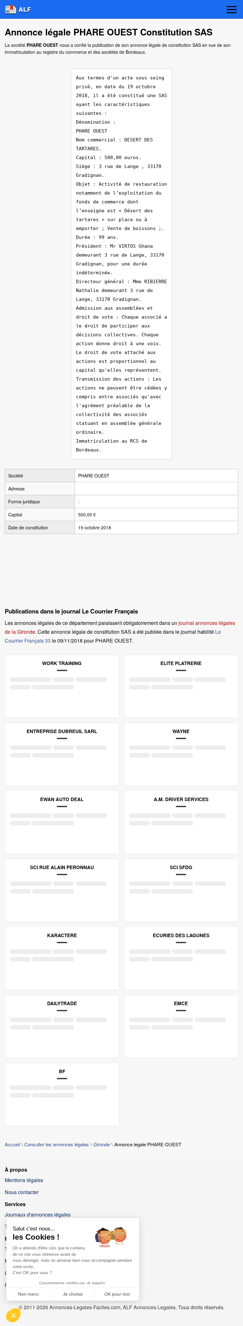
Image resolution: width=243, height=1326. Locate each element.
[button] (232, 10)
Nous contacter (22, 1192)
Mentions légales (24, 1180)
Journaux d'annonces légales (38, 1214)
